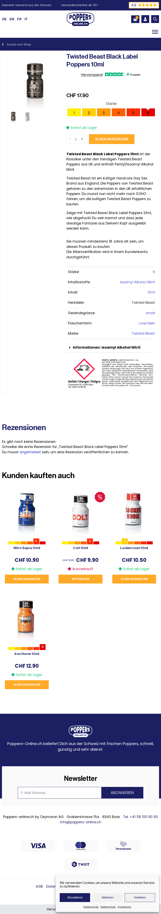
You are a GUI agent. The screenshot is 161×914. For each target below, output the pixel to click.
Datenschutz (91, 906)
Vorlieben (140, 897)
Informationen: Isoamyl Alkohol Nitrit (107, 347)
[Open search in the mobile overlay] (155, 19)
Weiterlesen (80, 579)
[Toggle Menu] (155, 32)
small (150, 313)
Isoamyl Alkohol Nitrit (137, 282)
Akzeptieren (75, 897)
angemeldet (30, 452)
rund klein (147, 323)
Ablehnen (107, 897)
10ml (151, 292)
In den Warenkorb (111, 139)
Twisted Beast (143, 333)
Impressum (124, 906)
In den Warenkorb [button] (26, 579)
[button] (110, 348)
